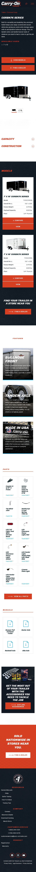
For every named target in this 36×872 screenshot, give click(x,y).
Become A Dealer (7, 815)
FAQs (6, 793)
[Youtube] (24, 855)
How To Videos (7, 800)
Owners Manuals (6, 790)
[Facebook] (12, 855)
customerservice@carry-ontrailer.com (14, 836)
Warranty (5, 846)
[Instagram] (18, 855)
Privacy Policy (8, 863)
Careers (7, 811)
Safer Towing (6, 796)
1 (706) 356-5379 (14, 833)
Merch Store (7, 821)
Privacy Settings (27, 863)
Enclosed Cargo (12, 12)
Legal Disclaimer (17, 863)
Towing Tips (7, 803)
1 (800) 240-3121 (14, 830)
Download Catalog (7, 818)
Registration (5, 843)
